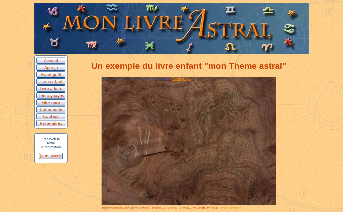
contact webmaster (230, 207)
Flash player (181, 79)
